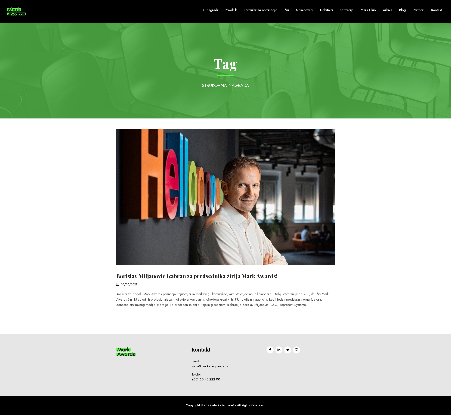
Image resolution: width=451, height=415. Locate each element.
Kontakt (436, 10)
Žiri (286, 10)
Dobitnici (326, 10)
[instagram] (296, 349)
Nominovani (304, 10)
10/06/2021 (129, 284)
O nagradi (210, 10)
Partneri (418, 10)
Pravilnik (231, 10)
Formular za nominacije (260, 10)
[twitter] (287, 349)
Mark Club (368, 10)
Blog (402, 10)
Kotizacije (347, 10)
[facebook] (270, 349)
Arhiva (387, 10)
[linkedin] (278, 349)
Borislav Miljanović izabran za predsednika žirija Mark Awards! (196, 276)
